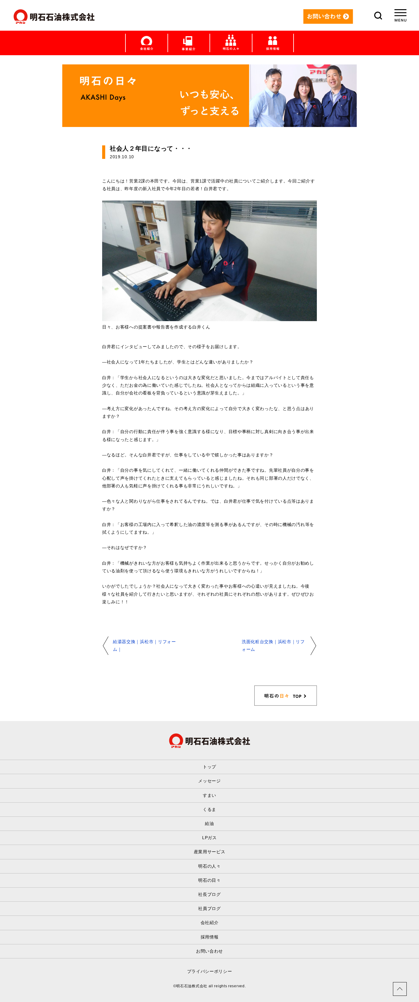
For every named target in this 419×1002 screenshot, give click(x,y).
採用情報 (210, 937)
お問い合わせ (209, 951)
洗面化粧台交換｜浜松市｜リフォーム (273, 645)
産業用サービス (209, 851)
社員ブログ (209, 908)
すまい (209, 795)
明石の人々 (209, 866)
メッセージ (209, 780)
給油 (209, 823)
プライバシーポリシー (209, 971)
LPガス (209, 837)
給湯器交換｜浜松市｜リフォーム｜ (144, 645)
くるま (209, 809)
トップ (209, 766)
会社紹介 (210, 922)
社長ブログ (209, 894)
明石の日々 (209, 880)
